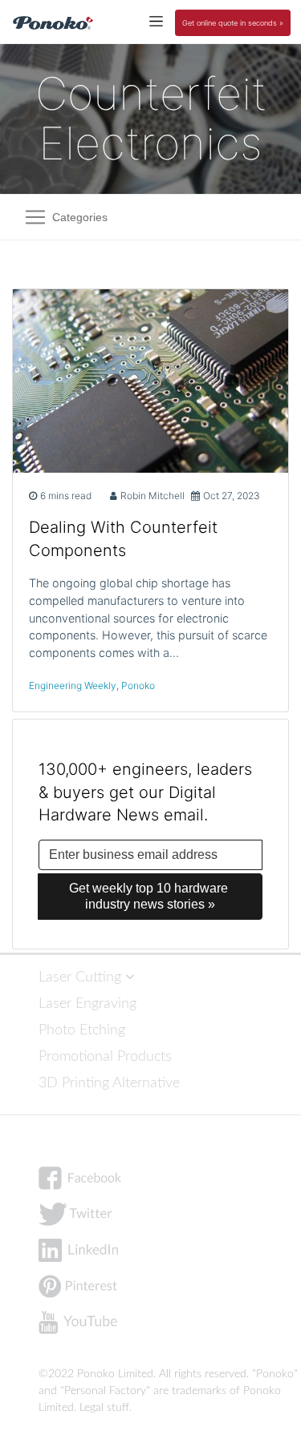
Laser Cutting (82, 977)
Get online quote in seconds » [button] (232, 22)
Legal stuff (104, 1407)
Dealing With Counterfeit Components (123, 539)
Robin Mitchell (152, 496)
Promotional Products (105, 1056)
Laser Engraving (87, 1003)
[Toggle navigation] (156, 20)
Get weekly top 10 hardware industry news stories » (150, 896)
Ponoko (138, 685)
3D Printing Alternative (109, 1083)
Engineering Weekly (72, 685)
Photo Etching (82, 1030)
